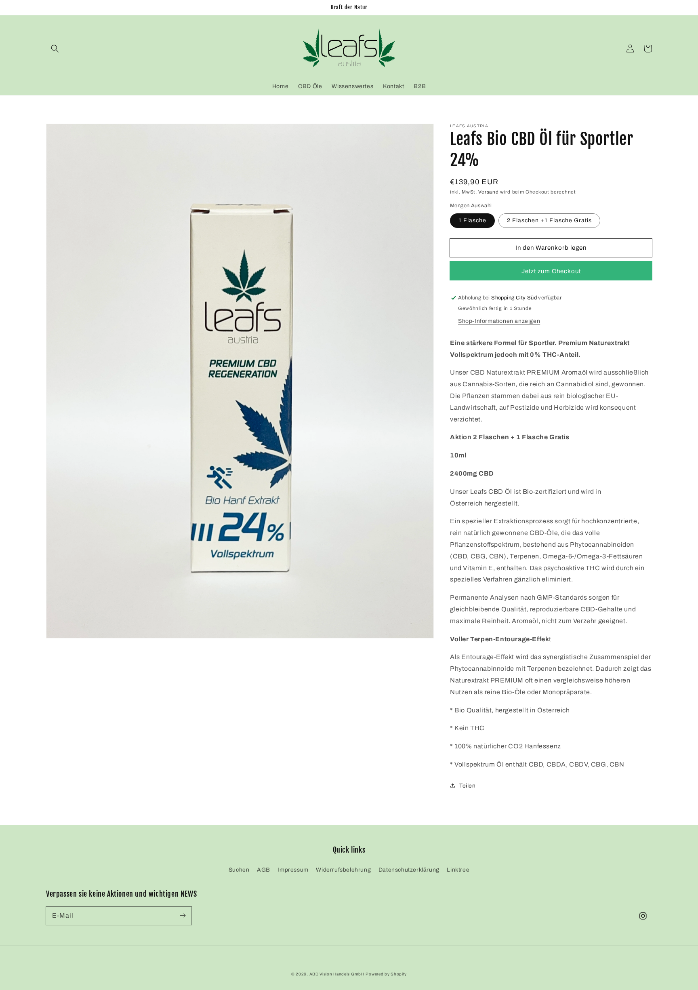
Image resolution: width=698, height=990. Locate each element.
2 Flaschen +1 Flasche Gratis (549, 221)
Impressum (293, 870)
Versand (488, 192)
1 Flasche (472, 221)
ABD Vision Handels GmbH (336, 974)
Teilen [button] (467, 786)
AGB (263, 870)
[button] (55, 48)
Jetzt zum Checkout (551, 271)
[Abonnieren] (182, 916)
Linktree (458, 870)
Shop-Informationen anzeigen (499, 321)
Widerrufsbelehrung (343, 870)
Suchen (239, 870)
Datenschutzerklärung (408, 870)
